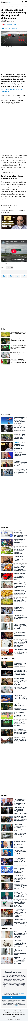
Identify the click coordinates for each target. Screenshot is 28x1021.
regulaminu (21, 993)
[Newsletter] (4, 276)
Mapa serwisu (7, 1014)
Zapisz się (14, 998)
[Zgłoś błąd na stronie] (24, 276)
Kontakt (6, 1011)
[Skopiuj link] (17, 276)
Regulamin (7, 1012)
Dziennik (2, 6)
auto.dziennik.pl (10, 6)
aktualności (17, 6)
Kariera (22, 1011)
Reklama (16, 1011)
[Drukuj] (11, 276)
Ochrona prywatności (18, 1012)
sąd (8, 267)
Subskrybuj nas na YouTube (11, 24)
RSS (14, 1016)
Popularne (13, 329)
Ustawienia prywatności (18, 1014)
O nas (11, 1011)
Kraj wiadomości (22, 329)
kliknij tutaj (17, 1005)
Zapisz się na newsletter (10, 28)
